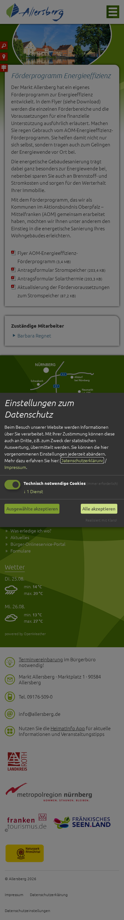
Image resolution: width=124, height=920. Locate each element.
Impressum (15, 467)
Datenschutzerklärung (82, 460)
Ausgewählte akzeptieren (32, 508)
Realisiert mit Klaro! (101, 520)
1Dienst (33, 491)
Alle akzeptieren (98, 508)
